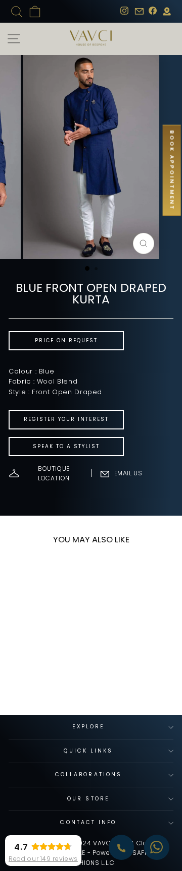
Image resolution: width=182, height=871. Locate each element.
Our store (88, 798)
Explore (88, 726)
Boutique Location (54, 473)
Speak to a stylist (66, 446)
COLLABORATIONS (88, 774)
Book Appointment (172, 171)
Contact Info (88, 822)
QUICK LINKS (88, 751)
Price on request (66, 340)
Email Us (128, 473)
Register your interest (66, 419)
